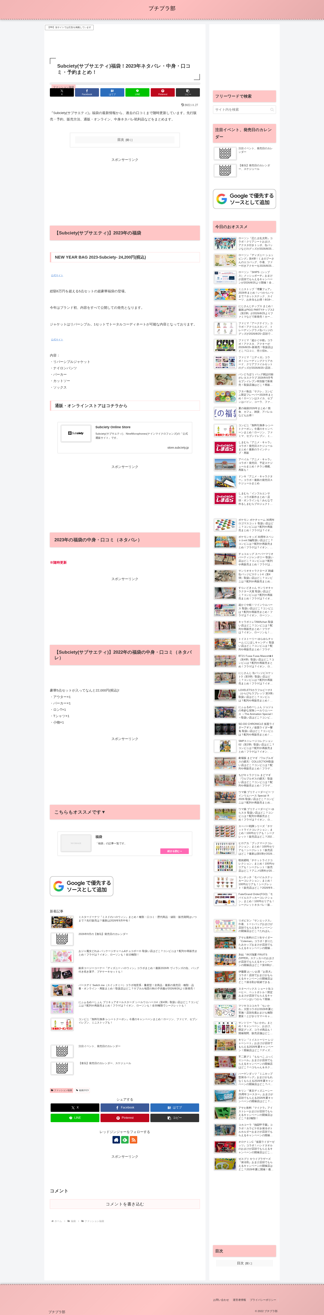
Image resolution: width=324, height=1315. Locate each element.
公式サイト (57, 275)
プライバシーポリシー (263, 1299)
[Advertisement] (125, 39)
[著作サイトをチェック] (116, 1139)
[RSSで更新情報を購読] (133, 1139)
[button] (188, 92)
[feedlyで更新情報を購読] (125, 1139)
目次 (120, 140)
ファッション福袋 (63, 1090)
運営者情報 (239, 1299)
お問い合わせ (221, 1299)
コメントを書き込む (125, 1204)
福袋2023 (84, 1090)
